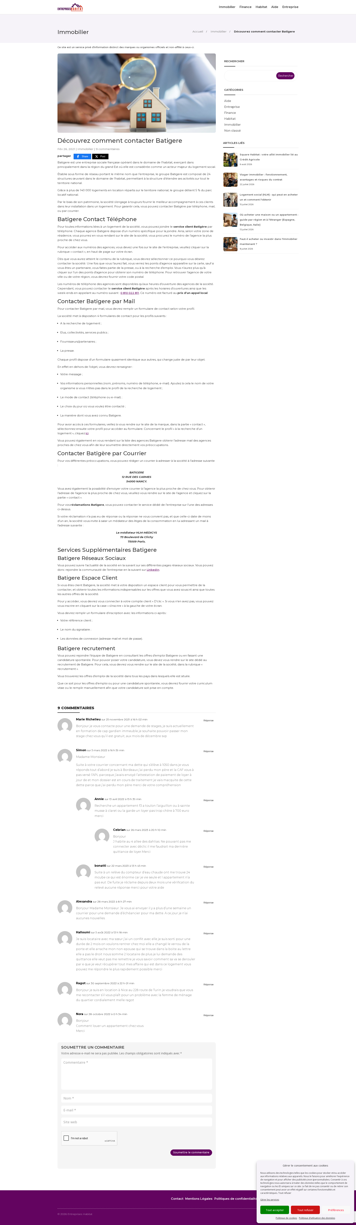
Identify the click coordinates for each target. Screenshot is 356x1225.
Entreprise (290, 7)
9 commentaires (108, 149)
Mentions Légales (198, 1198)
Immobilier (227, 7)
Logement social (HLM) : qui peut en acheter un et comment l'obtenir (269, 199)
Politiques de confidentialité (236, 1198)
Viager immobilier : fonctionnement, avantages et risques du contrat (263, 179)
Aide (274, 7)
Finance (246, 7)
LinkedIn (153, 569)
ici (87, 433)
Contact (177, 1198)
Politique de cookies (286, 1218)
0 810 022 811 (130, 293)
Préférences (336, 1210)
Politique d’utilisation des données (317, 1218)
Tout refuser (305, 1210)
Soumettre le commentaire (191, 1152)
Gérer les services (269, 1199)
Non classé (232, 130)
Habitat (261, 7)
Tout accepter (275, 1210)
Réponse (209, 720)
